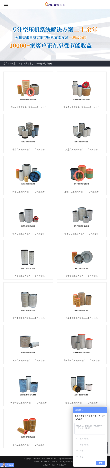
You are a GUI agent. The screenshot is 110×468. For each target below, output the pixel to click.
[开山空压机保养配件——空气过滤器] (28, 173)
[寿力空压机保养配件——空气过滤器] (28, 130)
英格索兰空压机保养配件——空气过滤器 (81, 107)
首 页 (21, 63)
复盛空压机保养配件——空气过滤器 (81, 149)
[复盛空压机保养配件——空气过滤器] (81, 130)
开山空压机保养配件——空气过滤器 (28, 192)
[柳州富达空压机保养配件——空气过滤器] (81, 341)
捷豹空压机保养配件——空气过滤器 (28, 234)
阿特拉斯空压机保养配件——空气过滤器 (28, 107)
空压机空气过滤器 (44, 63)
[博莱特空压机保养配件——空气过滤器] (81, 215)
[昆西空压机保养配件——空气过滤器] (28, 299)
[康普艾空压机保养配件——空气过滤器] (81, 173)
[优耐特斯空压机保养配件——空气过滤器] (28, 384)
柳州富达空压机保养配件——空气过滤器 (81, 360)
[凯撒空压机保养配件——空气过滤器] (81, 257)
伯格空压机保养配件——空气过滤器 (81, 318)
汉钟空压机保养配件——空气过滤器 (28, 360)
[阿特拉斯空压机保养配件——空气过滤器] (28, 88)
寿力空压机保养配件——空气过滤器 (28, 149)
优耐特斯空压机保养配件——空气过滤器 (28, 403)
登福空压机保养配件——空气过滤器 (81, 403)
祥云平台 (54, 465)
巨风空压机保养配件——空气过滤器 (28, 445)
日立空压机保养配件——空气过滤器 (28, 276)
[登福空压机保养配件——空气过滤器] (81, 384)
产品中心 (29, 63)
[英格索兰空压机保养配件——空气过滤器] (81, 88)
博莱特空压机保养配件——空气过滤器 (81, 234)
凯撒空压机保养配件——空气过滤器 (81, 276)
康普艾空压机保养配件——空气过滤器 (81, 192)
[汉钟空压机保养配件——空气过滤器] (28, 341)
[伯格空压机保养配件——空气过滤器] (81, 299)
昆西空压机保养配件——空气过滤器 (28, 318)
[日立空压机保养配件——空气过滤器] (28, 257)
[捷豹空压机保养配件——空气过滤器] (28, 215)
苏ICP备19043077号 (48, 462)
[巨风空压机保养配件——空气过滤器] (28, 426)
